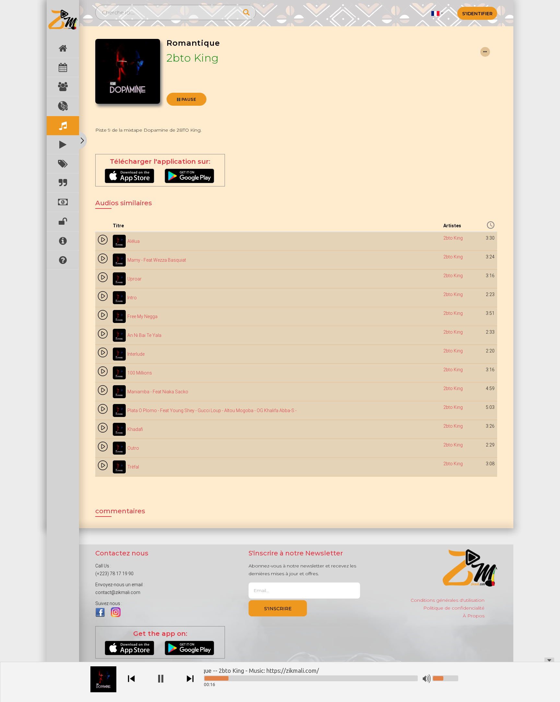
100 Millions (139, 372)
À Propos (473, 616)
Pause (188, 99)
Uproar (134, 278)
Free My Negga (142, 316)
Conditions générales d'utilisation (447, 600)
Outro (133, 448)
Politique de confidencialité (453, 608)
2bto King (193, 58)
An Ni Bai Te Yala (144, 335)
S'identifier (477, 14)
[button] (437, 12)
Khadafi (135, 429)
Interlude (136, 354)
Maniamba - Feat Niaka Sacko (157, 391)
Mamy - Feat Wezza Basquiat (156, 260)
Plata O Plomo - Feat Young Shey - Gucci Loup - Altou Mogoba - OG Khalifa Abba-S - (212, 410)
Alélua (133, 241)
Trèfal (133, 467)
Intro (132, 297)
